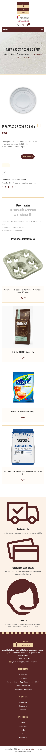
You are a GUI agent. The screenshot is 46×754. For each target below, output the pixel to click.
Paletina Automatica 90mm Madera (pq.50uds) (42, 125)
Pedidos (23, 710)
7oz (14, 183)
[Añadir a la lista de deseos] (4, 173)
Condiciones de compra (23, 690)
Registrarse (23, 706)
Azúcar (23, 734)
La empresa (23, 674)
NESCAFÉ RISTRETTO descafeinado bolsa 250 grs (23, 472)
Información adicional (23, 210)
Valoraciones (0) (23, 214)
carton (18, 183)
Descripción (23, 205)
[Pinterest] (9, 187)
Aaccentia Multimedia (26, 749)
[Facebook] (2, 187)
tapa (30, 183)
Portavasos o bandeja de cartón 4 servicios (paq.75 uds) (39, 125)
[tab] (23, 205)
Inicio (5, 54)
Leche (23, 730)
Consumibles (24, 54)
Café (23, 722)
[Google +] (13, 187)
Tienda (13, 54)
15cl (10, 183)
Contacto (23, 678)
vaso (34, 183)
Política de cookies (23, 686)
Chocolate (23, 726)
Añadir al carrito (28, 156)
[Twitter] (5, 187)
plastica (25, 183)
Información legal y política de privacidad (23, 682)
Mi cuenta (23, 702)
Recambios (23, 738)
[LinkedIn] (16, 187)
